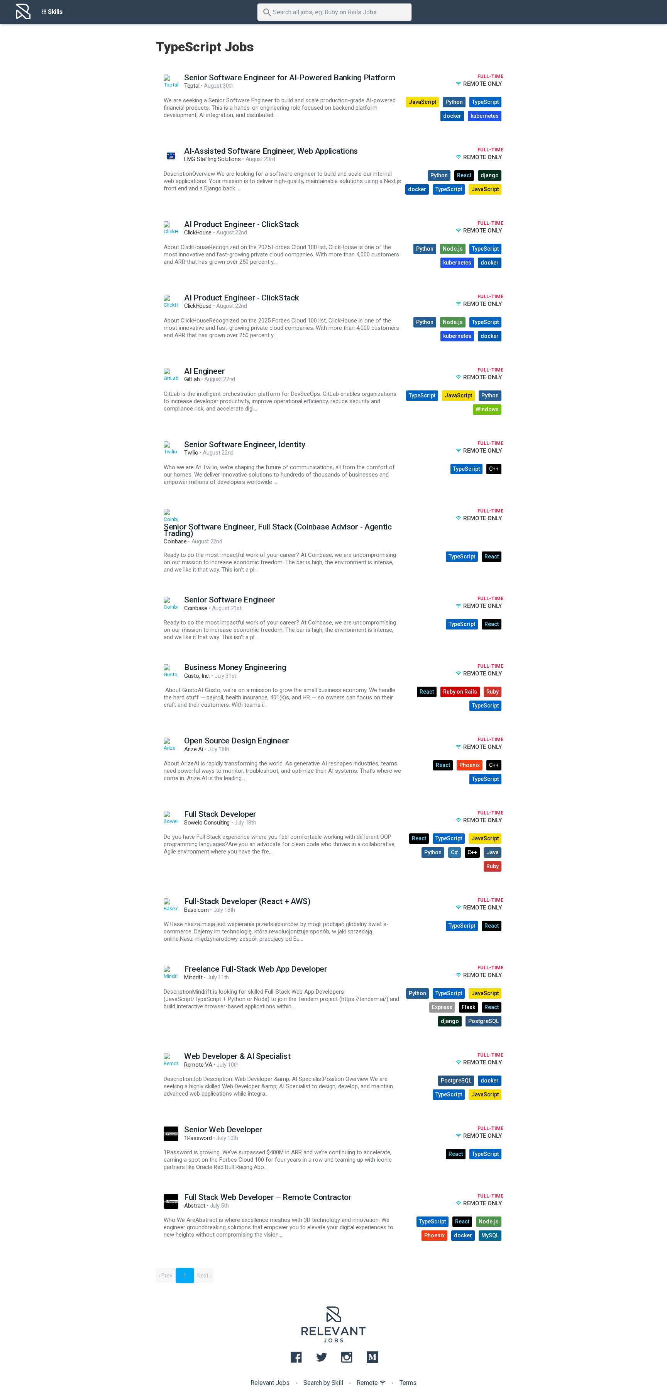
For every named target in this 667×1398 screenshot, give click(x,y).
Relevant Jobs (270, 1382)
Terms (408, 1382)
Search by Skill (323, 1382)
